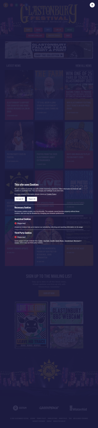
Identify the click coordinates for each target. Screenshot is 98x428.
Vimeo (17, 243)
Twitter (40, 241)
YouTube (46, 241)
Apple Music (59, 241)
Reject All (32, 199)
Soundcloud (69, 241)
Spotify (52, 241)
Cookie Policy (51, 194)
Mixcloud (77, 241)
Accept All (19, 199)
